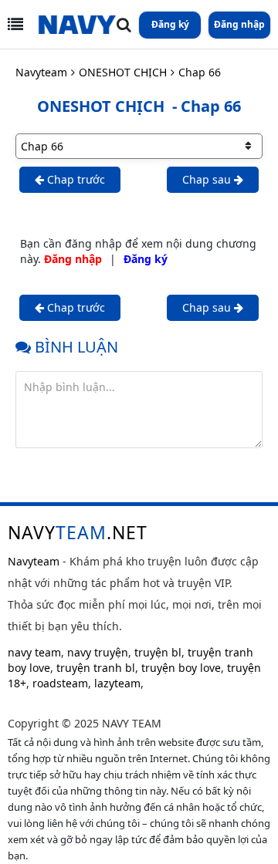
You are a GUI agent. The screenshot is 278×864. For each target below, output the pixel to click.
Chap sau (208, 179)
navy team (34, 652)
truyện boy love (181, 667)
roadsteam (60, 683)
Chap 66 (199, 72)
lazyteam (117, 683)
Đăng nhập (239, 24)
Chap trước (74, 179)
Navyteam (41, 72)
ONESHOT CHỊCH (123, 72)
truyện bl (157, 652)
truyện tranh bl (95, 667)
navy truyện (97, 652)
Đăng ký (170, 24)
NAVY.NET (77, 532)
